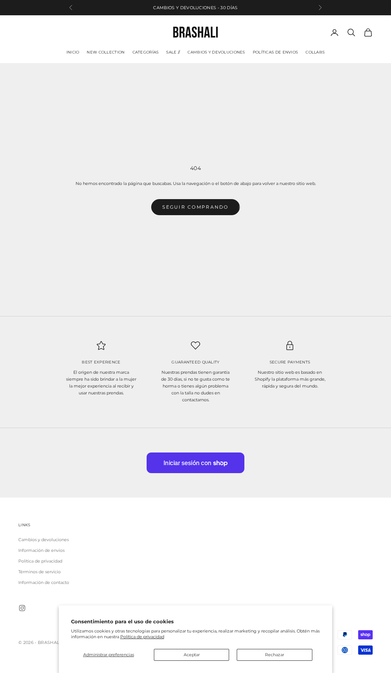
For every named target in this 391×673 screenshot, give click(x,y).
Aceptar (192, 654)
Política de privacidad (142, 636)
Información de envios (41, 550)
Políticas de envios (275, 52)
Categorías (145, 52)
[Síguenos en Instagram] (22, 608)
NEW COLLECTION (105, 52)
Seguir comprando (195, 207)
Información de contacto (43, 582)
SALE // (173, 52)
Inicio (72, 52)
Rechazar (274, 654)
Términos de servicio (39, 571)
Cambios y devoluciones (216, 52)
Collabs (315, 52)
